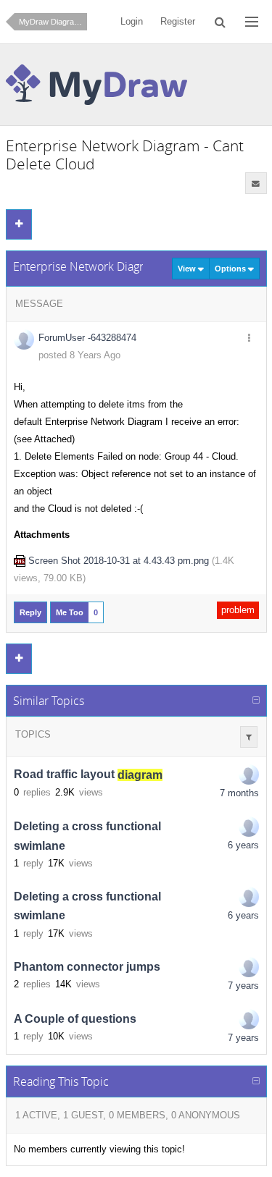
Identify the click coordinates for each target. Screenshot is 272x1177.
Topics (33, 734)
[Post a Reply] (19, 224)
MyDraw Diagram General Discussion (53, 21)
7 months (239, 793)
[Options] (249, 338)
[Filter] (248, 737)
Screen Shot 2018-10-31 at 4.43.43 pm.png (118, 560)
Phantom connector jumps (87, 967)
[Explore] (251, 21)
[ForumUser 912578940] (249, 774)
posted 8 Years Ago (79, 355)
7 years (243, 985)
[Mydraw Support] (249, 827)
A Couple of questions (75, 1019)
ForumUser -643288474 (87, 337)
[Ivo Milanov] (249, 1019)
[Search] (220, 21)
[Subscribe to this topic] (256, 183)
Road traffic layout (88, 775)
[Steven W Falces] (249, 967)
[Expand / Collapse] (256, 700)
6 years (243, 845)
